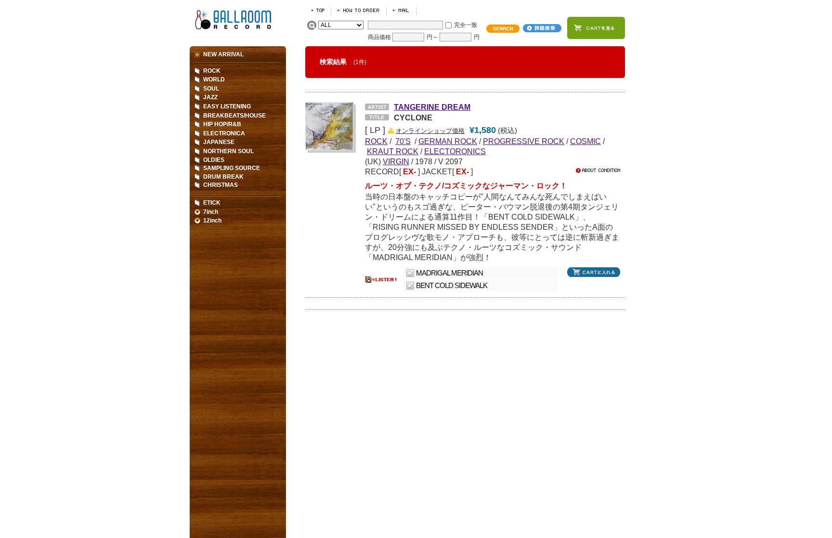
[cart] (596, 28)
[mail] (401, 10)
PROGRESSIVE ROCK (523, 141)
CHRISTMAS (220, 185)
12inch (212, 220)
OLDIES (213, 160)
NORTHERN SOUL (228, 151)
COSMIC (585, 141)
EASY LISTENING (227, 106)
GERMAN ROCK (447, 141)
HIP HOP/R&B (222, 124)
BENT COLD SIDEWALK (451, 285)
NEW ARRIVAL (223, 54)
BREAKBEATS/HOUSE (234, 115)
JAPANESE (218, 142)
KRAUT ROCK (392, 151)
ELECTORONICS (455, 151)
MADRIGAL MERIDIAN (449, 273)
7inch (210, 212)
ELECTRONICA (224, 133)
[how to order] (358, 10)
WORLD (214, 79)
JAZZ (210, 97)
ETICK (212, 202)
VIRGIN (396, 161)
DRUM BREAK (223, 176)
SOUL (211, 88)
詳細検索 (542, 28)
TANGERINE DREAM (432, 107)
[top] (318, 10)
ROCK (212, 70)
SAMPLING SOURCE (231, 168)
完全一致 (465, 25)
